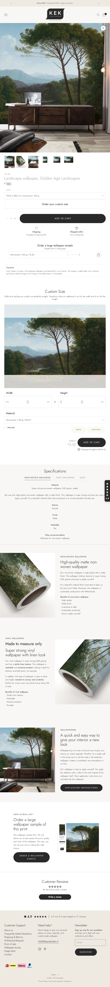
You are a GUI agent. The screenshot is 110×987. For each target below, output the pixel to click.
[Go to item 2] (21, 162)
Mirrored (11, 427)
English (53, 975)
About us (8, 930)
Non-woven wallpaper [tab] (38, 478)
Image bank (9, 951)
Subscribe (86, 952)
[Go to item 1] (9, 162)
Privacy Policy (43, 981)
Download (96, 430)
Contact (8, 954)
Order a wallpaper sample (32, 857)
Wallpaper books (12, 947)
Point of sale (10, 944)
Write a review (55, 896)
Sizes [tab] (82, 478)
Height (63, 393)
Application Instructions (81, 787)
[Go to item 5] (57, 159)
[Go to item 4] (45, 159)
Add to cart (63, 218)
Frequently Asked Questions (18, 933)
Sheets (78, 430)
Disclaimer (68, 981)
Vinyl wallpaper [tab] (65, 478)
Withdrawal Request (14, 940)
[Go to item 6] (68, 159)
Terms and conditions (56, 981)
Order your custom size (55, 204)
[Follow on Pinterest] (45, 949)
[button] (107, 491)
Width (9, 393)
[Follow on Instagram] (39, 949)
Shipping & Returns (13, 937)
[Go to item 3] (33, 162)
